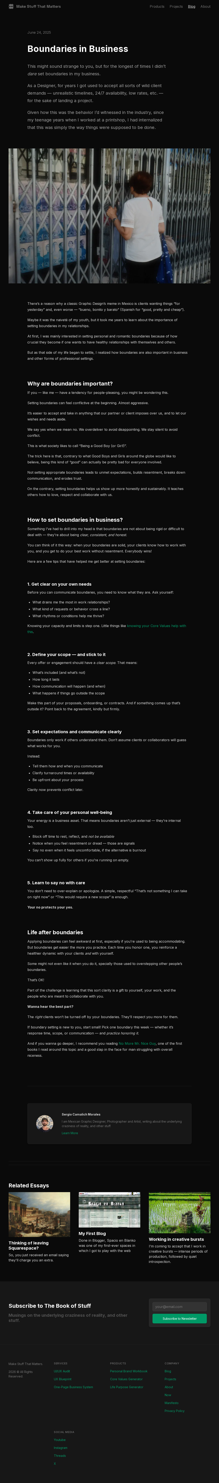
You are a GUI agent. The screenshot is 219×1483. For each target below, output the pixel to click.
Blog (191, 6)
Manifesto (172, 1403)
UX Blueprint (62, 1379)
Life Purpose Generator (126, 1387)
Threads (60, 1455)
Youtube (60, 1440)
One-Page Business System (73, 1387)
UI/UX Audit (62, 1371)
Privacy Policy (175, 1411)
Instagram (60, 1448)
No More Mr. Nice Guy (137, 1043)
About (205, 6)
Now (168, 1395)
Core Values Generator (126, 1379)
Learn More (70, 1133)
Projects (176, 6)
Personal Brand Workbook (129, 1371)
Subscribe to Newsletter (180, 1318)
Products (157, 6)
